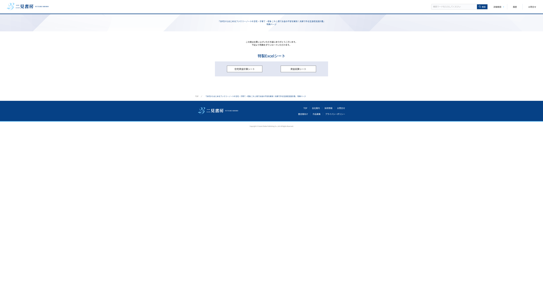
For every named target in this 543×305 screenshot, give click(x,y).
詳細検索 (497, 6)
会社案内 (316, 108)
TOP (197, 96)
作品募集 (317, 114)
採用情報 (328, 108)
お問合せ (532, 6)
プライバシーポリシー (335, 114)
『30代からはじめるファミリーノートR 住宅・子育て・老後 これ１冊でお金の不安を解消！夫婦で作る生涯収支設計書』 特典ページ (255, 96)
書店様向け (303, 114)
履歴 (515, 6)
